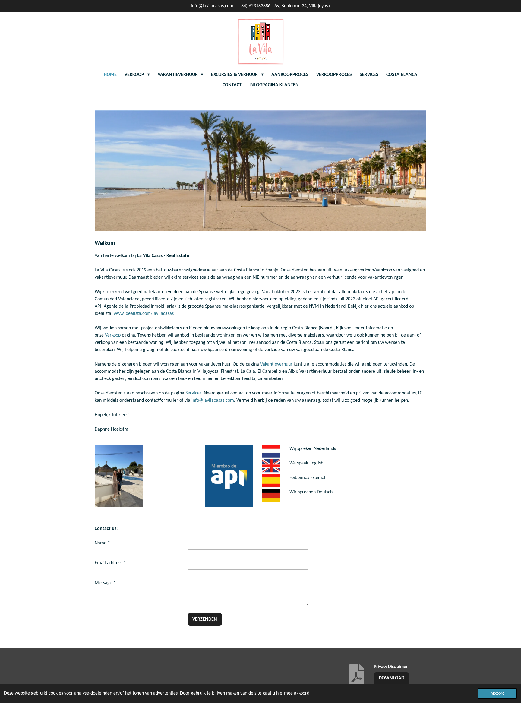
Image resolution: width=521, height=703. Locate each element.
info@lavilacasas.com (212, 400)
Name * (102, 543)
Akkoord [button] (497, 693)
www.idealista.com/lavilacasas (144, 313)
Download (391, 678)
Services (193, 393)
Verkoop (113, 335)
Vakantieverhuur (276, 364)
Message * (105, 583)
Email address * (110, 563)
